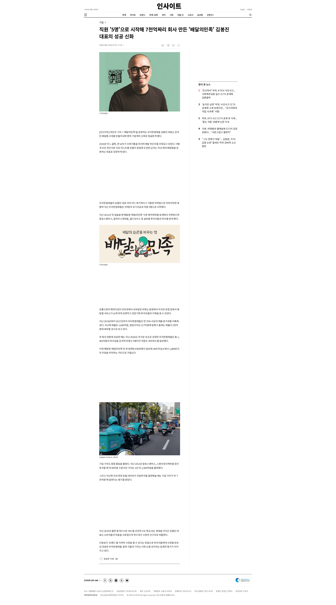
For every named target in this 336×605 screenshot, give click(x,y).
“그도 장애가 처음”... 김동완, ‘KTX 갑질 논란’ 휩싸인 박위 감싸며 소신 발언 (219, 142)
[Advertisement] (139, 177)
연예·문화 (153, 14)
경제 (124, 14)
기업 (101, 22)
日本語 (249, 9)
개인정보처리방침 (90, 595)
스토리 (190, 14)
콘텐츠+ (210, 14)
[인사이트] (169, 6)
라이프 (133, 14)
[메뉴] (85, 15)
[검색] (250, 15)
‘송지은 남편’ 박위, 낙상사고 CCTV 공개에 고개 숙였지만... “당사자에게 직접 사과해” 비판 (219, 108)
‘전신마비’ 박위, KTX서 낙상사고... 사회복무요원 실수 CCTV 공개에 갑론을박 (218, 94)
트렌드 (142, 14)
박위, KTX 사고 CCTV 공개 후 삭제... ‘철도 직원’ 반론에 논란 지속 (219, 119)
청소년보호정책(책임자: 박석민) (112, 595)
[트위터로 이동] (110, 580)
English (242, 9)
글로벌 (200, 14)
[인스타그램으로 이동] (116, 580)
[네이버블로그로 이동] (127, 580)
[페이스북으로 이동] (105, 580)
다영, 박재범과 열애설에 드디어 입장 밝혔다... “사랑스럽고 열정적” (219, 130)
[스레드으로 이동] (122, 580)
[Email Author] (116, 559)
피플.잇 (180, 14)
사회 (171, 14)
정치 (164, 14)
